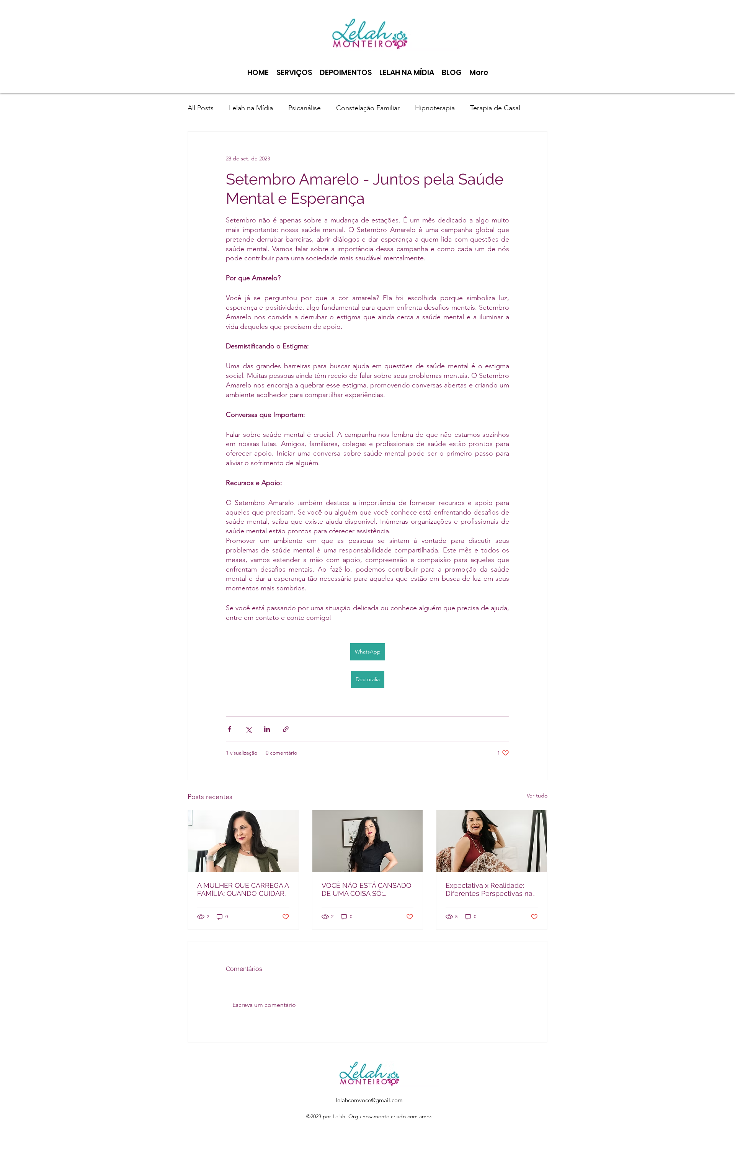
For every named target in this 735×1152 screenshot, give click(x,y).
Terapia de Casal (495, 108)
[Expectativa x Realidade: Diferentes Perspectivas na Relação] (491, 841)
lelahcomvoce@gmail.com (369, 1100)
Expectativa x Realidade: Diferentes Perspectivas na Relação (489, 889)
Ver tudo (537, 795)
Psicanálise (304, 108)
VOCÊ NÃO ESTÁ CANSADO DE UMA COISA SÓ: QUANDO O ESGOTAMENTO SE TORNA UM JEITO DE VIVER (367, 889)
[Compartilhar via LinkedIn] (267, 729)
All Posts (201, 108)
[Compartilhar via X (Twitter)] (248, 729)
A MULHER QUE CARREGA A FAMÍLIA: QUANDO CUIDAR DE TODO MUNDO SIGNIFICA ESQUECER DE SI (243, 889)
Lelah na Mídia (251, 108)
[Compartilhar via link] (285, 729)
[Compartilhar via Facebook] (229, 729)
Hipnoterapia (435, 108)
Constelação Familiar (368, 108)
